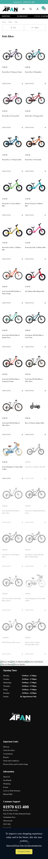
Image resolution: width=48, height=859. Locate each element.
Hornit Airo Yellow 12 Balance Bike (11, 248)
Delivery (6, 747)
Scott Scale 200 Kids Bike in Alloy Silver (34, 380)
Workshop (7, 784)
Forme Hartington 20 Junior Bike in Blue (35, 600)
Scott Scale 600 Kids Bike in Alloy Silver (11, 512)
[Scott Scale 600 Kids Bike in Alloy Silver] (12, 493)
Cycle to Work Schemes (11, 791)
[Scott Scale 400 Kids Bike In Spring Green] (12, 317)
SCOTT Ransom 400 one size (11, 642)
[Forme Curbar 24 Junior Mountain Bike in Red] (35, 624)
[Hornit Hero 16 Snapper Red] (35, 98)
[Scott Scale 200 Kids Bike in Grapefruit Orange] (12, 361)
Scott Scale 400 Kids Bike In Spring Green (11, 336)
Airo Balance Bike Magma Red (34, 291)
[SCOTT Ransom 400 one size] (12, 624)
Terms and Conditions (11, 761)
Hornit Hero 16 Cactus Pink (10, 116)
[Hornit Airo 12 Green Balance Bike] (12, 186)
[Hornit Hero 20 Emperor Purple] (12, 54)
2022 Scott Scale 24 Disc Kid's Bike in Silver (11, 600)
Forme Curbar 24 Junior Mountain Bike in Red (32, 643)
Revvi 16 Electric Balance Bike (34, 423)
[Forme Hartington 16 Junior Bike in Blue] (12, 449)
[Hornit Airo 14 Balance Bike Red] (35, 449)
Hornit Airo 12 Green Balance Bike (11, 205)
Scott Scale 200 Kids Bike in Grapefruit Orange (11, 380)
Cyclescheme (8, 754)
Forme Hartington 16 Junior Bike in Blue (12, 468)
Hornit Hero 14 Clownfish (33, 159)
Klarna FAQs (7, 794)
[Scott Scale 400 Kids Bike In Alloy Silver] (12, 405)
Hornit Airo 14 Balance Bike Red (35, 467)
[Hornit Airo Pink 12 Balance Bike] (35, 229)
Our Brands (7, 780)
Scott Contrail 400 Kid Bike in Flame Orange (11, 292)
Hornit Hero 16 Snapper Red (34, 116)
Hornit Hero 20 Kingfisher (33, 72)
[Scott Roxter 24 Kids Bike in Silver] (12, 537)
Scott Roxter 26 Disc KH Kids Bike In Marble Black (34, 556)
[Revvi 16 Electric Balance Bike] (35, 405)
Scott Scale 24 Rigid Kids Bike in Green (35, 512)
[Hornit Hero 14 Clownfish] (35, 142)
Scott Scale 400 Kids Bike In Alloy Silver (11, 424)
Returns (6, 757)
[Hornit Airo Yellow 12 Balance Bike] (12, 229)
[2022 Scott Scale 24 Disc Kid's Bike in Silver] (12, 581)
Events (5, 787)
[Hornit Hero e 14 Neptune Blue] (12, 142)
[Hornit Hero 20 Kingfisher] (35, 54)
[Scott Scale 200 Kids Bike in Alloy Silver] (35, 361)
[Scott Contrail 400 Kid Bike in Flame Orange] (12, 273)
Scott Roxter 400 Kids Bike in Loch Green (34, 336)
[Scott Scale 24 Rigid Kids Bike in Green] (35, 493)
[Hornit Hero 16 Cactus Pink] (12, 98)
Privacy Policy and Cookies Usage (15, 764)
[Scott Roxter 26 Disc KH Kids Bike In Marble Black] (35, 537)
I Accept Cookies (24, 851)
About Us (6, 777)
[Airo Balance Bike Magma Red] (35, 273)
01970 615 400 (16, 807)
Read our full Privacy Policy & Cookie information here (24, 845)
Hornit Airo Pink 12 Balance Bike (35, 247)
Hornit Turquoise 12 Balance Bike (34, 205)
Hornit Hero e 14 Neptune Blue (11, 159)
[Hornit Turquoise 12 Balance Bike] (35, 186)
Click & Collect (9, 750)
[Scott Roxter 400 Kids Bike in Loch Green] (35, 317)
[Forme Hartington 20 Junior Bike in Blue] (35, 581)
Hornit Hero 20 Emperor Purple (12, 72)
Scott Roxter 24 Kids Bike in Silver (11, 556)
